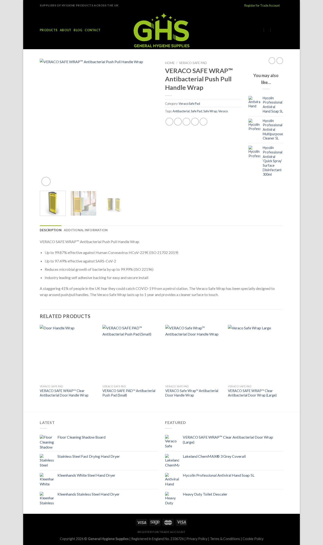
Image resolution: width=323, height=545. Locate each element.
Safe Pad (196, 111)
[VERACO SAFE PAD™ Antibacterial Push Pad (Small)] (131, 353)
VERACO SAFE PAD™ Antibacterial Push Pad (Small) (128, 393)
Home (170, 63)
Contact (92, 30)
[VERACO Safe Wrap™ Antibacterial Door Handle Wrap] (194, 353)
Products (48, 30)
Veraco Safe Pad (193, 63)
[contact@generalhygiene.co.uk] (262, 30)
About (65, 30)
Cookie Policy (253, 539)
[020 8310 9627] (275, 30)
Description (50, 230)
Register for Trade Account (262, 5)
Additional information (86, 230)
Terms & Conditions (225, 539)
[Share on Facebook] (169, 122)
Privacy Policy (196, 539)
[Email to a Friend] (186, 122)
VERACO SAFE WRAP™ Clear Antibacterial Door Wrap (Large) (252, 393)
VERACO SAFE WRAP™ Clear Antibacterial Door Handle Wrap (64, 393)
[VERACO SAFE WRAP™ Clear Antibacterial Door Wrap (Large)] (256, 353)
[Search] (281, 30)
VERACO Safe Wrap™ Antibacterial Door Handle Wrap (191, 393)
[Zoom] (46, 181)
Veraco (223, 111)
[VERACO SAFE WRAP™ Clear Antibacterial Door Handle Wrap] (68, 353)
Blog (78, 30)
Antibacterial (181, 111)
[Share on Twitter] (178, 122)
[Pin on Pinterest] (195, 122)
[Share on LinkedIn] (203, 122)
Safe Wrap (210, 111)
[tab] (50, 230)
